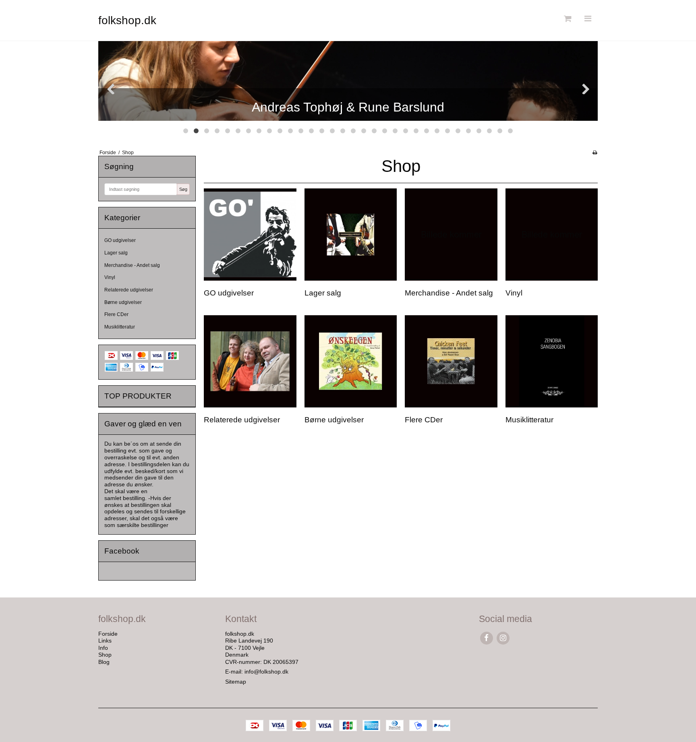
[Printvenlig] (595, 152)
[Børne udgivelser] (350, 361)
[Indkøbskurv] (566, 18)
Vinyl (109, 277)
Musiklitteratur (119, 327)
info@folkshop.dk (266, 671)
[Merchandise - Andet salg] (451, 234)
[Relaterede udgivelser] (250, 361)
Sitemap (235, 681)
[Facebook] (486, 637)
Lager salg (116, 253)
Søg (183, 189)
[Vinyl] (551, 234)
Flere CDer (116, 314)
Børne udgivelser (123, 302)
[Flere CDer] (451, 361)
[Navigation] (588, 18)
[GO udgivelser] (250, 234)
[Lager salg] (350, 234)
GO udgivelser (120, 240)
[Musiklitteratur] (551, 361)
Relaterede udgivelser (128, 290)
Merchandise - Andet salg (132, 265)
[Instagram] (502, 637)
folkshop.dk (127, 20)
